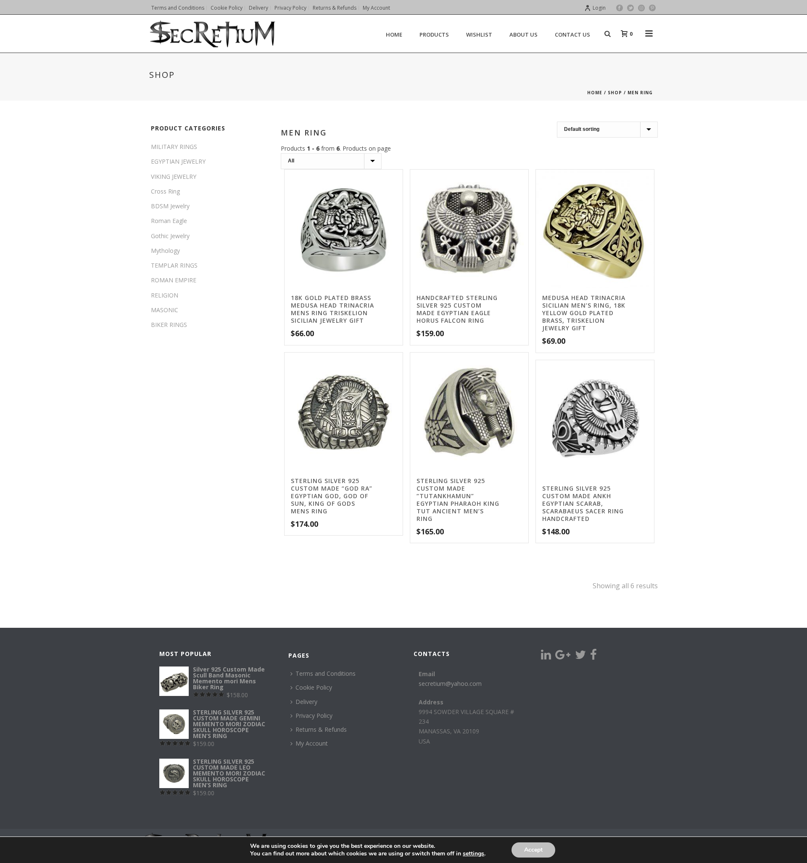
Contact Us (572, 34)
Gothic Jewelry (170, 236)
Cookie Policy (313, 687)
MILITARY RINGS (174, 147)
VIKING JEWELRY (173, 177)
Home (594, 93)
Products (434, 34)
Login (599, 7)
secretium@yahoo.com (450, 684)
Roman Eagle (169, 221)
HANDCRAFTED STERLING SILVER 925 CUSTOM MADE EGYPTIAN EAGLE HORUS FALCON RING (457, 309)
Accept (533, 850)
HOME (394, 34)
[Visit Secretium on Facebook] (593, 657)
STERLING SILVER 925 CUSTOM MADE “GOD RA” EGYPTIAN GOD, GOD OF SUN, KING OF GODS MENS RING (331, 496)
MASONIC (164, 310)
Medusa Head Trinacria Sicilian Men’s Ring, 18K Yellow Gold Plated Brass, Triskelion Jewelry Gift (583, 313)
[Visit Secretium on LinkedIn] (546, 657)
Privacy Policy (313, 716)
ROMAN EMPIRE (173, 280)
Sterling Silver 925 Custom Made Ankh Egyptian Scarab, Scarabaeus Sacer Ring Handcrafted (583, 503)
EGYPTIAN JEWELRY (178, 161)
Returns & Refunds (321, 729)
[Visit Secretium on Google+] (562, 657)
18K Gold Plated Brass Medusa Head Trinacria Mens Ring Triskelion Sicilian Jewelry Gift (332, 309)
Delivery (306, 702)
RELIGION (164, 295)
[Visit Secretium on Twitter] (580, 657)
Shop (615, 93)
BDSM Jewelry (170, 206)
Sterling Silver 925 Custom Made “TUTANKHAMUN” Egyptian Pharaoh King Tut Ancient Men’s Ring (458, 500)
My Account (311, 743)
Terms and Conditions (325, 673)
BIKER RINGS (169, 325)
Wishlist (479, 34)
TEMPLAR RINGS (174, 265)
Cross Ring (165, 191)
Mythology (165, 251)
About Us (523, 34)
